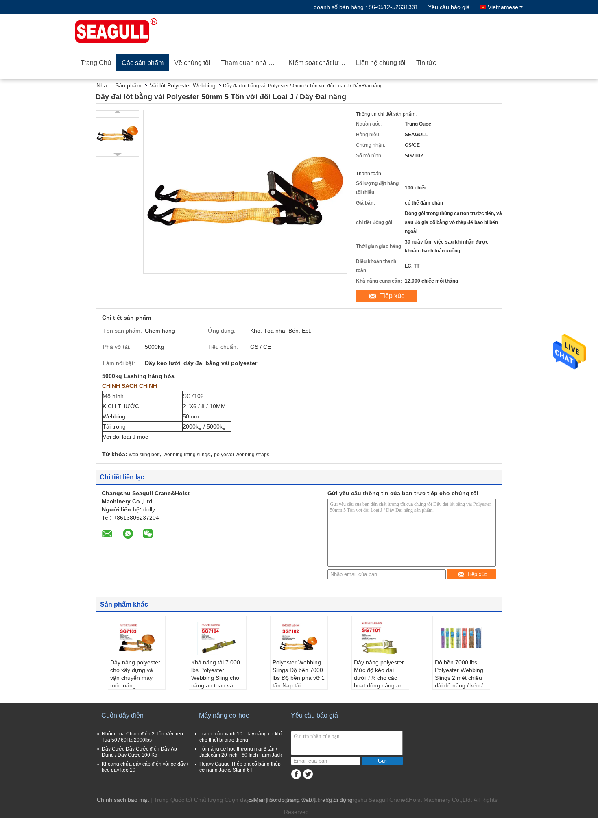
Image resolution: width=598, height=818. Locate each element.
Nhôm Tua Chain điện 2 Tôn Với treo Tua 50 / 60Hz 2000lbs (142, 737)
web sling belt (144, 454)
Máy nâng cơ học (224, 715)
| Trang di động (333, 799)
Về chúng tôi (192, 62)
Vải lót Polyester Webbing (183, 85)
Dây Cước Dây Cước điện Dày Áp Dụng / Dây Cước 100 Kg (139, 752)
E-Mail (256, 799)
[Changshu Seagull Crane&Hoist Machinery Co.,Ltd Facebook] (296, 774)
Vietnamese (503, 7)
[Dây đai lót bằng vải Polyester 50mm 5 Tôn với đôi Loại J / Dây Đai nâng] (117, 133)
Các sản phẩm (143, 62)
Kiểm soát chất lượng (319, 62)
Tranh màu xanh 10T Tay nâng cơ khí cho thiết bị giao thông (240, 737)
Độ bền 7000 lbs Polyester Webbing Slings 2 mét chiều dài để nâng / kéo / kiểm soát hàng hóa (460, 677)
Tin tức (426, 62)
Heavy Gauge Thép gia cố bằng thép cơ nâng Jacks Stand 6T (240, 767)
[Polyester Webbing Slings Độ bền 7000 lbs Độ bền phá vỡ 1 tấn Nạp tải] (299, 638)
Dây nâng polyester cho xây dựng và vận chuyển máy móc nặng (135, 674)
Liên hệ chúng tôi (381, 62)
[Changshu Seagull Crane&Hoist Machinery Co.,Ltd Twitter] (308, 774)
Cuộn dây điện (122, 715)
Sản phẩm (128, 85)
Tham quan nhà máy (250, 62)
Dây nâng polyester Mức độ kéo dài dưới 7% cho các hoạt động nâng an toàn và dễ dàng (379, 677)
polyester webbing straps (241, 454)
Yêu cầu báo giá (449, 7)
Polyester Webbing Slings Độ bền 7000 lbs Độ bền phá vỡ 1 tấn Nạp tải (299, 674)
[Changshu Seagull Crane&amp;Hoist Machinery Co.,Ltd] (122, 30)
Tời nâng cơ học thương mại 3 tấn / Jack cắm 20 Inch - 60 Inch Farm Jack (240, 752)
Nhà (101, 85)
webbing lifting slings (187, 454)
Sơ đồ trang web (290, 799)
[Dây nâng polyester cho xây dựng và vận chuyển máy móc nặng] (136, 638)
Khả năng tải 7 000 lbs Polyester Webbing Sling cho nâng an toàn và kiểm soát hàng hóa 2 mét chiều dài (216, 681)
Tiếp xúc (392, 295)
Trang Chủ (96, 62)
